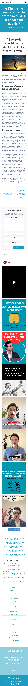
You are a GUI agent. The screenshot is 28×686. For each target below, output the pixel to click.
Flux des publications (14, 635)
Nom (14, 232)
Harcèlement (14, 603)
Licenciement (14, 614)
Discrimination (14, 593)
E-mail (14, 237)
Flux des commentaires (14, 637)
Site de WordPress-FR (14, 640)
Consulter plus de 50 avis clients (13, 653)
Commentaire (14, 217)
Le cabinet (13, 670)
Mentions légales (18, 681)
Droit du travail (14, 601)
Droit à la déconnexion (14, 596)
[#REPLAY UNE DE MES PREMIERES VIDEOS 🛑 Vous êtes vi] (14, 282)
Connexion (14, 632)
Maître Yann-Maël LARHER (10, 179)
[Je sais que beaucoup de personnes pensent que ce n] (14, 380)
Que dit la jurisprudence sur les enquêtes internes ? (14, 571)
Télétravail (14, 624)
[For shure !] (14, 511)
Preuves (14, 619)
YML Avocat (6, 2)
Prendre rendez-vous (13, 669)
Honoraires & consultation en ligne (13, 667)
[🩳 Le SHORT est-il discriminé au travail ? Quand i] (14, 315)
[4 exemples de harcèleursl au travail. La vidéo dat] (14, 413)
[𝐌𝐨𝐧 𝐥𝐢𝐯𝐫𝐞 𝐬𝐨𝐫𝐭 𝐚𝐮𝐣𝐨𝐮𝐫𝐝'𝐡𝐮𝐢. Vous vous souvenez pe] (14, 445)
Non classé (14, 616)
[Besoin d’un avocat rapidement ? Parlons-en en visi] (14, 348)
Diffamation (14, 590)
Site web (14, 242)
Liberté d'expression (14, 609)
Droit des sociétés (14, 598)
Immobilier (14, 606)
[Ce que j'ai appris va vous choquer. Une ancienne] (14, 478)
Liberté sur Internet (14, 611)
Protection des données (14, 622)
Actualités (13, 672)
